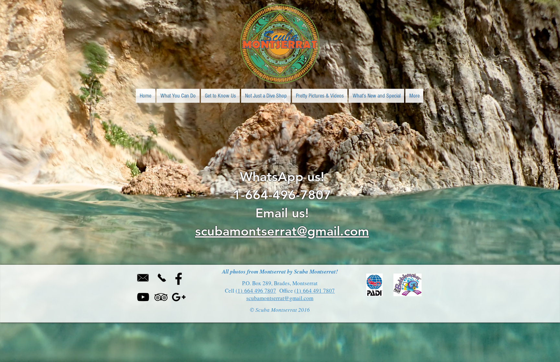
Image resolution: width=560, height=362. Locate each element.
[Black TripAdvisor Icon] (161, 297)
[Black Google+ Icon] (178, 297)
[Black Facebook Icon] (178, 279)
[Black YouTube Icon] (143, 297)
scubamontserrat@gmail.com (282, 231)
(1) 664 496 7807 (256, 290)
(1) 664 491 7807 (314, 290)
